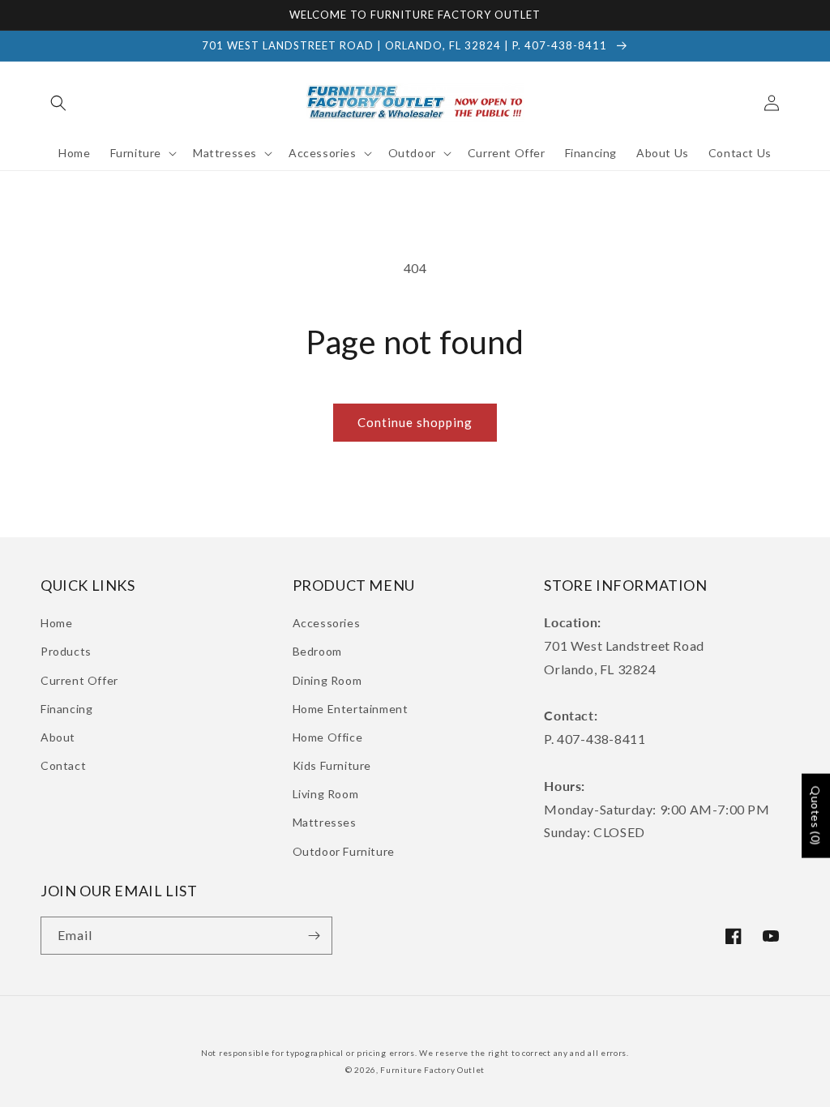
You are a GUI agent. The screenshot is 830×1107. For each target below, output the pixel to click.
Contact (63, 765)
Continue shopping (415, 422)
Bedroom (317, 651)
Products (66, 651)
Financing (66, 709)
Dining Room (327, 680)
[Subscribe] (314, 936)
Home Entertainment (351, 709)
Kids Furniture (332, 765)
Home (56, 623)
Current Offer (79, 680)
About (58, 737)
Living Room (326, 794)
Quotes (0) (816, 816)
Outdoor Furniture (344, 851)
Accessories (327, 623)
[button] (58, 103)
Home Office (328, 737)
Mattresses (325, 822)
